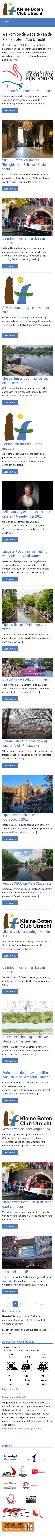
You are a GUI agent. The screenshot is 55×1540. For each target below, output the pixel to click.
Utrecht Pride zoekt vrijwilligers (25, 679)
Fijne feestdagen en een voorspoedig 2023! (19, 817)
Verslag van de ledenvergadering (26, 1129)
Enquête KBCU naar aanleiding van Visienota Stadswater (24, 553)
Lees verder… (10, 110)
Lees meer (14, 59)
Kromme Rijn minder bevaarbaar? (27, 91)
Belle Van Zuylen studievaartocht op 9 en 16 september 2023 (26, 514)
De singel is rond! (15, 1272)
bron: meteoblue (10, 1389)
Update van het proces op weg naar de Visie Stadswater (24, 743)
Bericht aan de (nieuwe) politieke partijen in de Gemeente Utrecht (26, 1074)
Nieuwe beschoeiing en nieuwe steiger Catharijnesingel (25, 1039)
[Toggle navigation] (6, 23)
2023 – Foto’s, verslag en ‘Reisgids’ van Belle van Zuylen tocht (25, 164)
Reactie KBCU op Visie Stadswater (27, 883)
